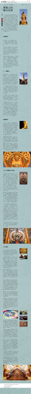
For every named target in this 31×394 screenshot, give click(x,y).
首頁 (4, 4)
